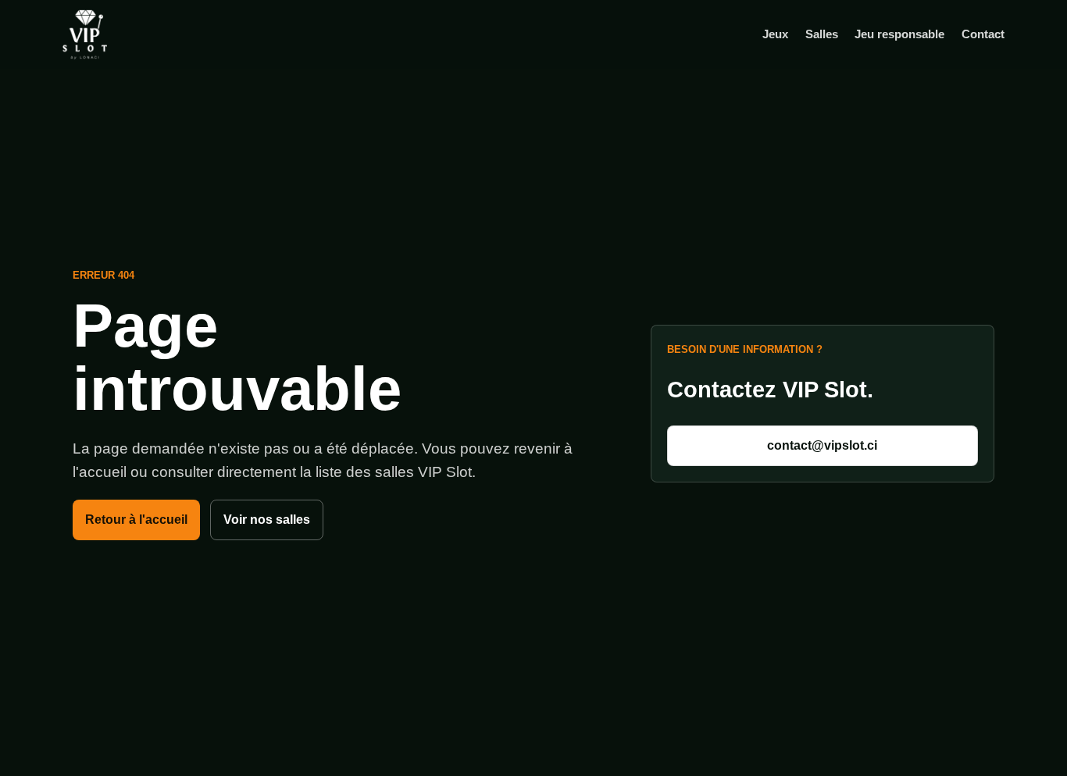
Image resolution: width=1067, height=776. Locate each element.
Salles (821, 34)
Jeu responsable (899, 34)
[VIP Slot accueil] (109, 34)
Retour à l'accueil (136, 519)
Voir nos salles (266, 519)
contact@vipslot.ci (822, 445)
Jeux (775, 34)
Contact (983, 34)
